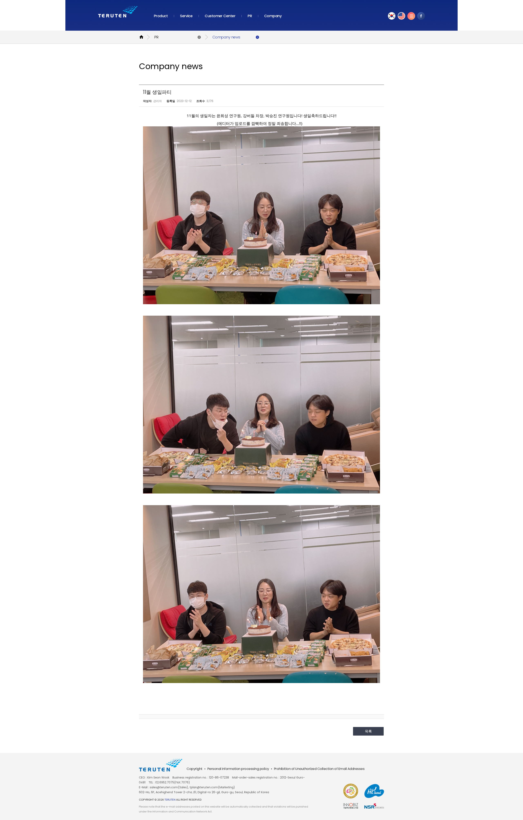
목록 (368, 731)
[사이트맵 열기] (411, 16)
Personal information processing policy (238, 768)
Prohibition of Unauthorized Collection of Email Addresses (319, 768)
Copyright (194, 768)
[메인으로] (118, 11)
